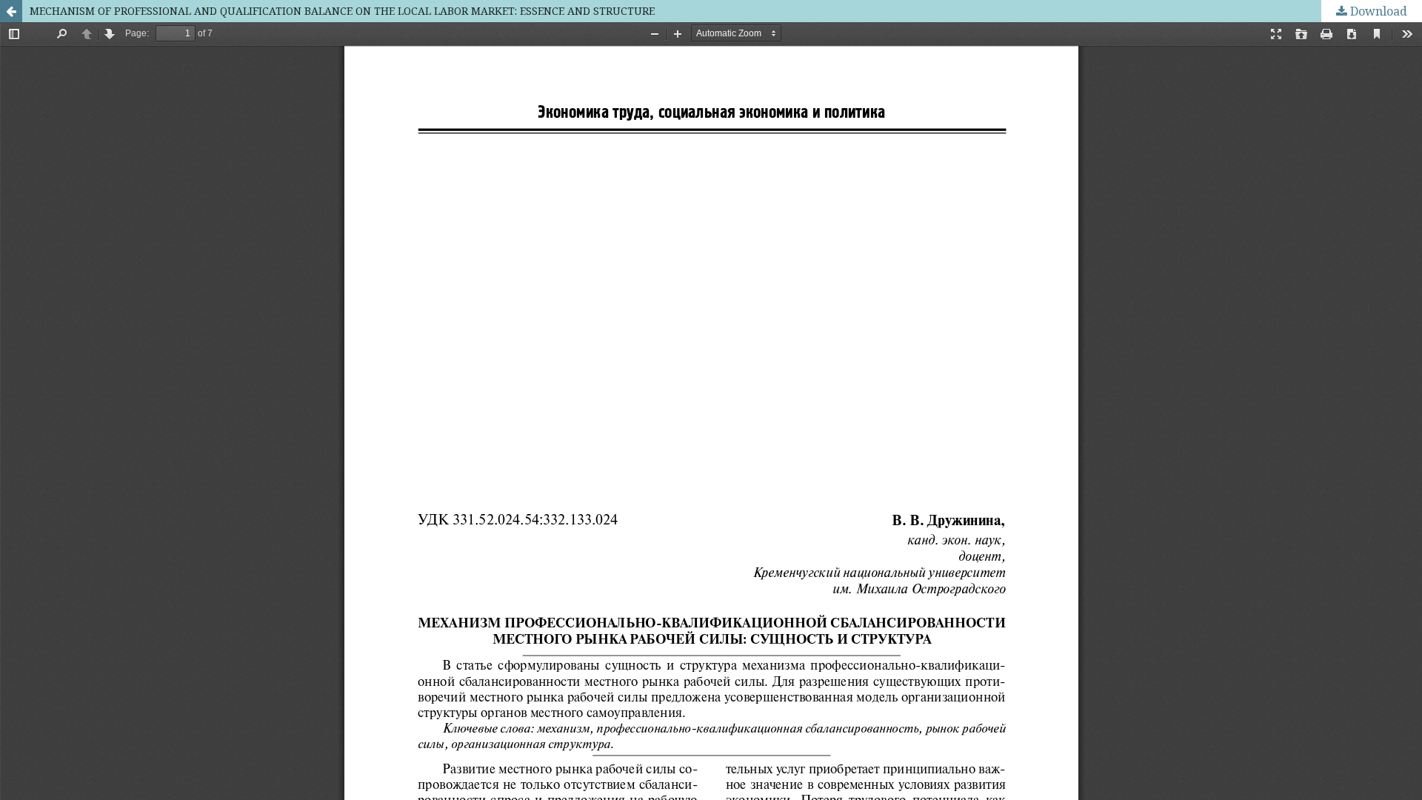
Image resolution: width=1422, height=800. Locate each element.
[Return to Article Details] (11, 11)
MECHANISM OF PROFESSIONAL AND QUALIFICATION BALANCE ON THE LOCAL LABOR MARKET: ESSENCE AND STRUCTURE (342, 11)
